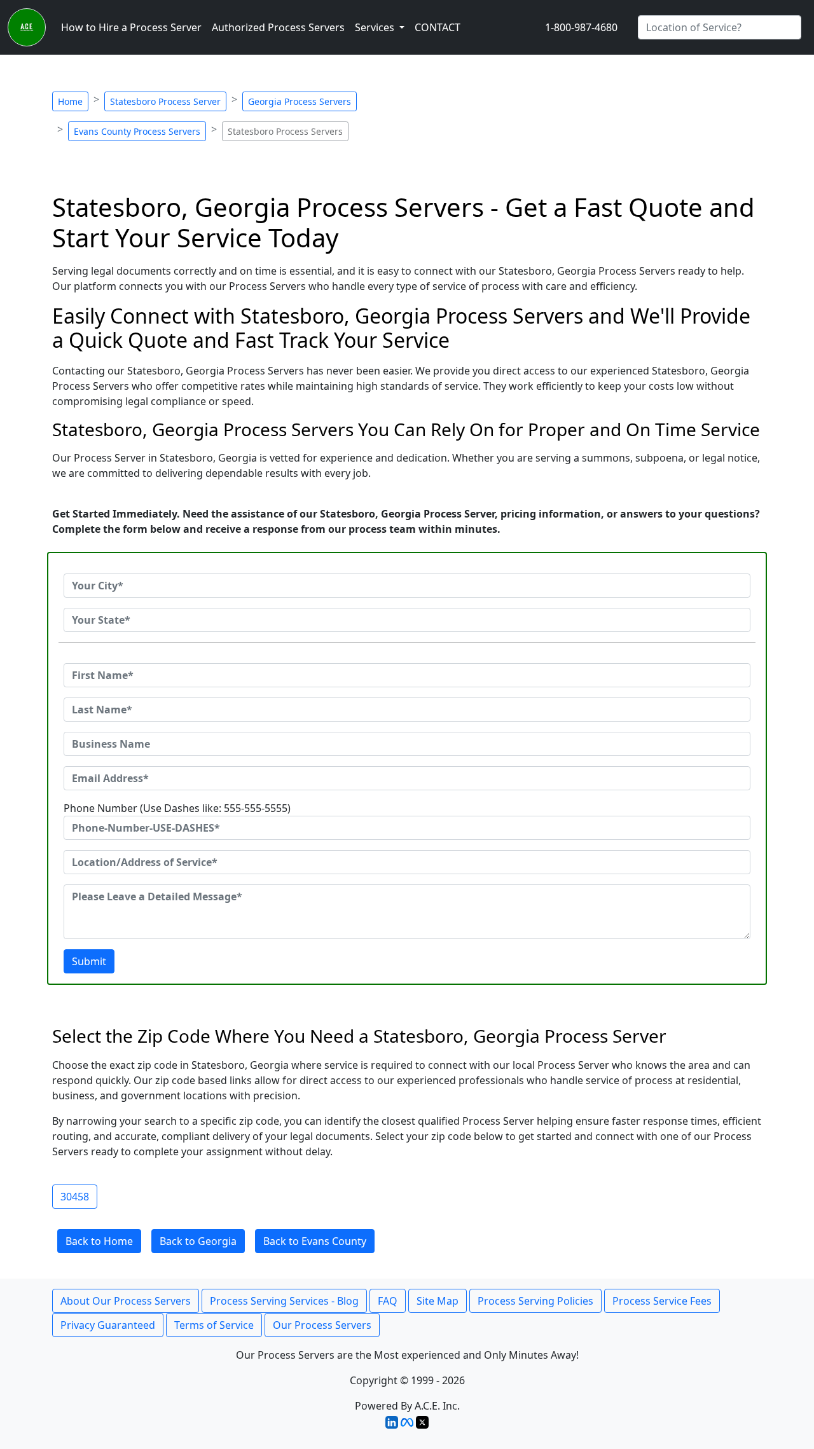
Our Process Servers (322, 1325)
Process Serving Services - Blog (284, 1301)
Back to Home (99, 1241)
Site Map (438, 1301)
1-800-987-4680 (581, 27)
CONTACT (437, 27)
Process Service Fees (662, 1301)
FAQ (387, 1301)
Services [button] (376, 27)
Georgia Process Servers (299, 101)
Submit (89, 961)
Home (70, 101)
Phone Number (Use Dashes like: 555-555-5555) (177, 808)
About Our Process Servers (125, 1301)
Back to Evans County (314, 1241)
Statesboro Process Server (165, 101)
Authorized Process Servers (278, 27)
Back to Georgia (198, 1241)
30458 (74, 1197)
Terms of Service (214, 1325)
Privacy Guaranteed (107, 1325)
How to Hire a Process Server (131, 27)
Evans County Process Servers (137, 131)
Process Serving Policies (535, 1301)
